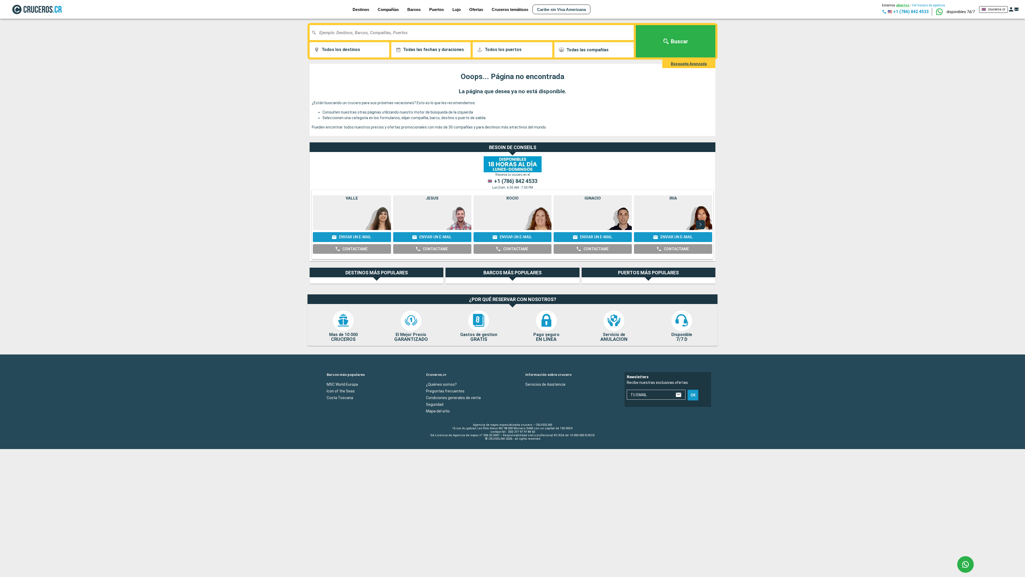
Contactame (355, 249)
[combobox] (473, 33)
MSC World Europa (342, 384)
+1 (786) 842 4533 (515, 181)
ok (693, 395)
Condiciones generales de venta (453, 398)
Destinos (361, 9)
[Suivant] (700, 224)
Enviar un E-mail (355, 237)
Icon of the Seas (341, 391)
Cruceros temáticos (510, 9)
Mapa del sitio (438, 411)
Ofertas (476, 9)
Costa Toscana (340, 398)
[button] (961, 12)
